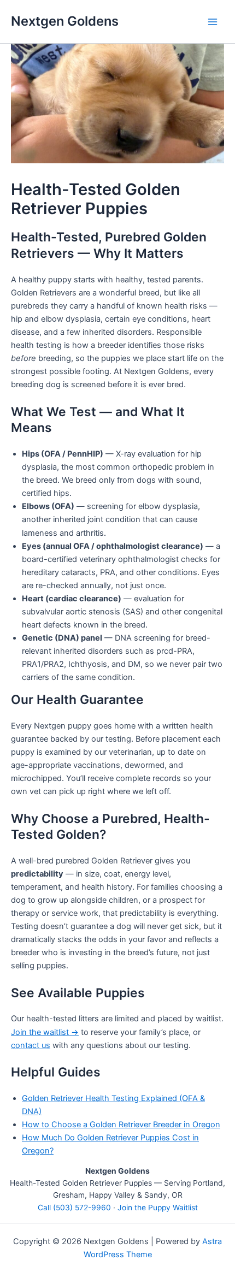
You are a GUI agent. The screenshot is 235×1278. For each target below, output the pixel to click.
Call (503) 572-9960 (74, 1207)
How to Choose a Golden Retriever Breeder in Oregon (121, 1124)
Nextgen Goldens (65, 21)
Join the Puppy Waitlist (158, 1207)
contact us (30, 1045)
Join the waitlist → (45, 1032)
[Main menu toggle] (212, 21)
